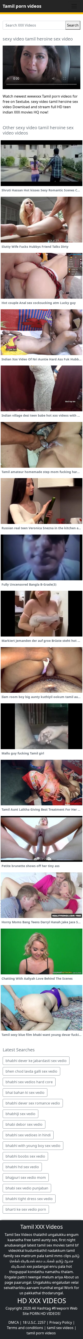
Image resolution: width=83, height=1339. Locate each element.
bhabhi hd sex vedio (22, 1166)
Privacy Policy (60, 1322)
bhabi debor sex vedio (24, 1124)
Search (73, 25)
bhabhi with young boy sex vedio (33, 1145)
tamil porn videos (41, 1333)
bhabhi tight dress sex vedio (29, 1198)
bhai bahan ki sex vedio (25, 1092)
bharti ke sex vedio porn (26, 1209)
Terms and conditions (25, 1327)
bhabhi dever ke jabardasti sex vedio (36, 1060)
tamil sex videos (60, 1327)
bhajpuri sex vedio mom (26, 1177)
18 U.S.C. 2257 (34, 1322)
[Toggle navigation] (74, 6)
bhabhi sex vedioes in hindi (28, 1135)
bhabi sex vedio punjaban (27, 1188)
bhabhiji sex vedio (20, 1113)
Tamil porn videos (22, 6)
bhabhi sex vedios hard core (29, 1081)
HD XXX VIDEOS (41, 1300)
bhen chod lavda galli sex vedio (31, 1071)
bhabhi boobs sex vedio (25, 1156)
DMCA (13, 1322)
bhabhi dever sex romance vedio (33, 1103)
